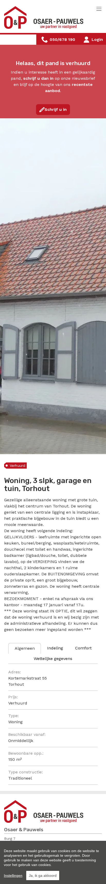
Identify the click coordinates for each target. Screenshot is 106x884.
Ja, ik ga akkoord (43, 875)
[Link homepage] (45, 17)
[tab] (24, 648)
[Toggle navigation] (99, 9)
